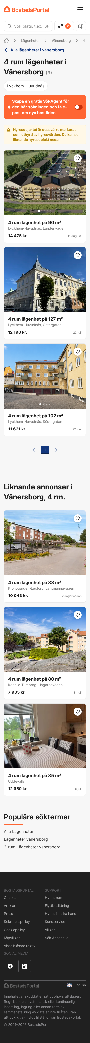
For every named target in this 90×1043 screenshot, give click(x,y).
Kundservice (55, 921)
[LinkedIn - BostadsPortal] (24, 966)
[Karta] (81, 26)
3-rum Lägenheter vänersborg (32, 846)
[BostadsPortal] (26, 9)
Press (8, 913)
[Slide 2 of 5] (42, 210)
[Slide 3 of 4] (46, 404)
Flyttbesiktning (57, 905)
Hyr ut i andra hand (60, 913)
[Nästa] (56, 450)
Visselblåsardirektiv (20, 946)
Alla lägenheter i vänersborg (37, 49)
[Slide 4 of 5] (48, 210)
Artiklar (10, 905)
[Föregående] (34, 450)
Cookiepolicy (14, 930)
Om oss (10, 897)
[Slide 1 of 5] (39, 210)
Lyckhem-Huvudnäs (25, 85)
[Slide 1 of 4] (40, 404)
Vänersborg (61, 40)
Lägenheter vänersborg (26, 839)
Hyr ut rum (53, 897)
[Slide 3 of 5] (45, 210)
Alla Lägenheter (19, 831)
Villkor (50, 930)
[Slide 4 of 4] (49, 404)
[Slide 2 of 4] (43, 404)
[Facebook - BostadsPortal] (10, 966)
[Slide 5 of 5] (51, 210)
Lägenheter (30, 40)
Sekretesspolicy (17, 921)
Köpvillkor (12, 938)
